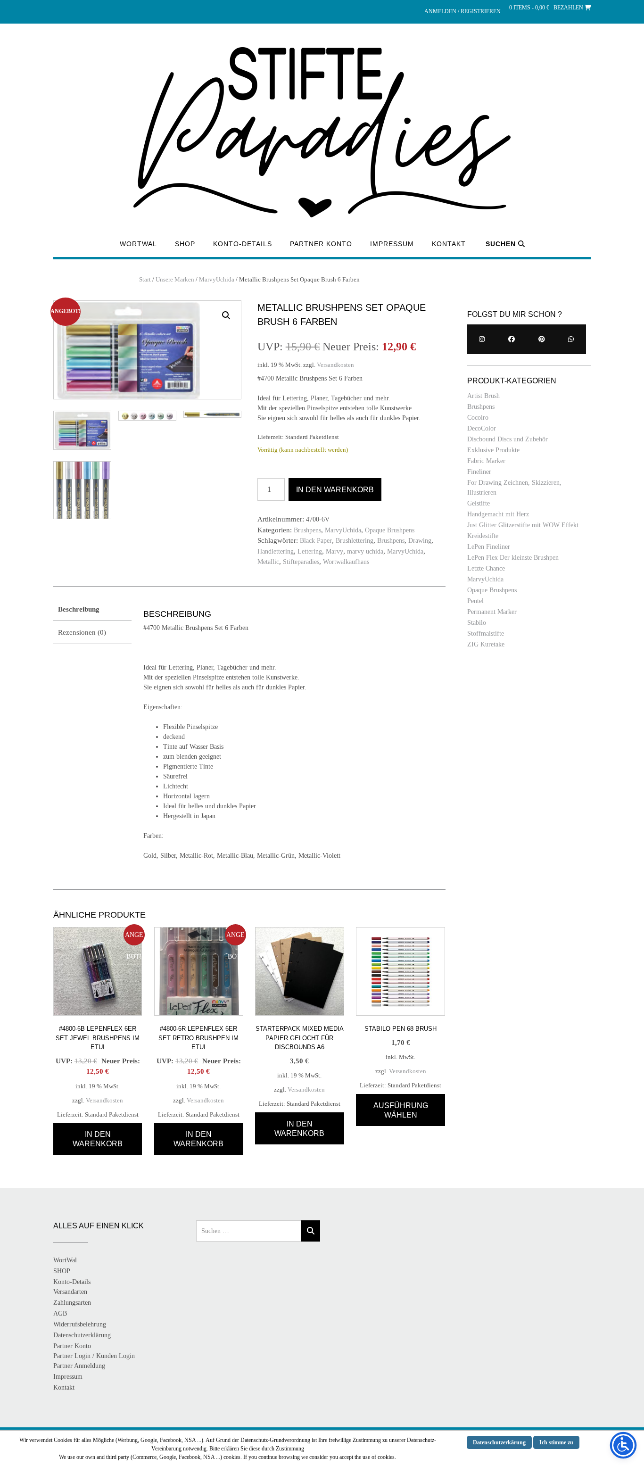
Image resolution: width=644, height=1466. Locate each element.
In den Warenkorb (335, 490)
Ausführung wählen (400, 1110)
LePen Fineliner (488, 546)
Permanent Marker (492, 611)
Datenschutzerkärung (499, 1442)
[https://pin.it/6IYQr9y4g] (541, 339)
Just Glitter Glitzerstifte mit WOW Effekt (522, 525)
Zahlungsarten (72, 1302)
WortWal (138, 244)
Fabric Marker (486, 460)
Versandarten (70, 1291)
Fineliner (479, 471)
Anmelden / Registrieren (462, 11)
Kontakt (449, 244)
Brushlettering (354, 540)
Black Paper (316, 540)
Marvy (334, 551)
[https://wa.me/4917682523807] (571, 339)
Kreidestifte (482, 535)
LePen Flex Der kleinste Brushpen (513, 557)
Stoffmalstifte (485, 633)
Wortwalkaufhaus (346, 561)
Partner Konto (321, 244)
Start (145, 279)
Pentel (475, 601)
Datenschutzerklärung (82, 1335)
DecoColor (481, 428)
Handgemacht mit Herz (498, 514)
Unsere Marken (175, 279)
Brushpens (307, 530)
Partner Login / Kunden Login (94, 1355)
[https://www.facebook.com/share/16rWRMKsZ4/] (512, 339)
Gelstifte (478, 503)
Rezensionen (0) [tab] (82, 632)
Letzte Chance (486, 568)
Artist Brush (483, 395)
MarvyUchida (216, 279)
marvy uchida (365, 551)
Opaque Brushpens (389, 530)
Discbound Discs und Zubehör (507, 439)
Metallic (268, 561)
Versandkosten (335, 365)
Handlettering (275, 551)
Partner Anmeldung (79, 1365)
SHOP (185, 244)
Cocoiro (477, 417)
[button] (226, 315)
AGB (60, 1313)
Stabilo (476, 622)
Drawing (419, 540)
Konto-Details (242, 244)
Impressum (392, 244)
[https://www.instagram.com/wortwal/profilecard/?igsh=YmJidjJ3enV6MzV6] (482, 339)
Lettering (309, 551)
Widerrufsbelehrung (79, 1324)
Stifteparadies (301, 561)
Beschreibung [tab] (78, 609)
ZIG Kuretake (485, 644)
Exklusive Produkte (493, 450)
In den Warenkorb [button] (98, 1139)
